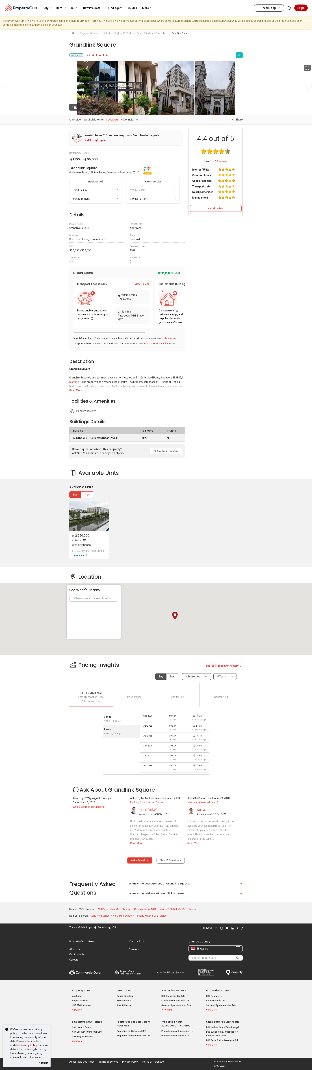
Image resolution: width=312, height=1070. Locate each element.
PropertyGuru (81, 990)
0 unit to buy (137, 189)
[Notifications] (289, 8)
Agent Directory (125, 1005)
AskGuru (76, 996)
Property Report (206, 972)
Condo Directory (125, 996)
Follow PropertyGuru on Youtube (226, 928)
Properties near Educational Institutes (175, 1023)
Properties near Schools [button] (173, 1035)
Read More (75, 390)
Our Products (76, 954)
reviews (221, 161)
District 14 (75, 381)
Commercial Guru (85, 972)
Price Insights (129, 119)
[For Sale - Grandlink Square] (89, 516)
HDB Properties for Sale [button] (173, 996)
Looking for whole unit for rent (147, 802)
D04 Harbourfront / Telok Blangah (222, 1027)
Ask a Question (140, 860)
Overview (75, 119)
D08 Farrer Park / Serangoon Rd (222, 1040)
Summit (170, 972)
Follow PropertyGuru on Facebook (215, 928)
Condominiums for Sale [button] (173, 1000)
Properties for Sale (173, 990)
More (145, 8)
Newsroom (135, 949)
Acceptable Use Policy (81, 1061)
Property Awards (128, 972)
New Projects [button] (91, 8)
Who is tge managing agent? (89, 806)
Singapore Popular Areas (222, 1022)
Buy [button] (46, 8)
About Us (74, 949)
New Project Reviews (82, 1036)
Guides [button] (132, 8)
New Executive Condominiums (87, 1032)
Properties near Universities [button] (175, 1031)
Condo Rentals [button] (214, 1000)
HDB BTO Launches (81, 1005)
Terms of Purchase (153, 1061)
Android (102, 927)
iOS (113, 927)
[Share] (239, 55)
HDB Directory (124, 1000)
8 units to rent (81, 198)
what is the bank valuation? (202, 802)
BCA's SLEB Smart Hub (155, 343)
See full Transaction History (222, 665)
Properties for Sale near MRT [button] (131, 1031)
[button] (175, 615)
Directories (124, 990)
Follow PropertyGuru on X (237, 928)
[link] (126, 138)
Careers (73, 959)
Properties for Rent (218, 990)
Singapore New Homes (87, 1022)
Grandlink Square (82, 545)
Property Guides (80, 1000)
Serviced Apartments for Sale (176, 1005)
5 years (221, 676)
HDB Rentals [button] (212, 996)
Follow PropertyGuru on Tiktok (241, 928)
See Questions (170, 860)
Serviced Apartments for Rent (221, 1005)
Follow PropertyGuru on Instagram (221, 928)
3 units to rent (138, 198)
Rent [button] (59, 8)
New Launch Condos (82, 1027)
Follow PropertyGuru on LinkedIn (232, 928)
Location (112, 119)
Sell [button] (72, 8)
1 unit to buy (79, 189)
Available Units (94, 119)
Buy (75, 494)
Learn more (171, 338)
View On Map (142, 284)
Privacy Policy (29, 1045)
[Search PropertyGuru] (237, 957)
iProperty (234, 972)
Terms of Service (108, 1061)
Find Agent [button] (115, 8)
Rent (87, 494)
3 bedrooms (193, 676)
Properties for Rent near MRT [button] (132, 1035)
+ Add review (215, 208)
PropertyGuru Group (82, 941)
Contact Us (136, 941)
